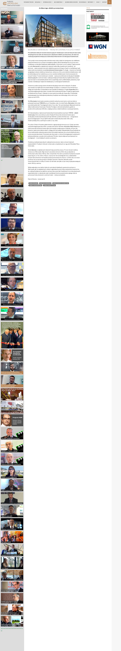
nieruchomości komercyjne (60, 183)
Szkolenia (37, 2)
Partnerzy (90, 2)
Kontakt (104, 2)
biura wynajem (33, 183)
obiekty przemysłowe (35, 185)
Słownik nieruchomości (71, 2)
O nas (97, 2)
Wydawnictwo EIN (29, 2)
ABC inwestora (58, 2)
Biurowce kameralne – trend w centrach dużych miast (54, 50)
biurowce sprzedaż (45, 183)
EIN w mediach (82, 2)
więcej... (88, 8)
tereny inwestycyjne (49, 185)
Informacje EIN (47, 2)
